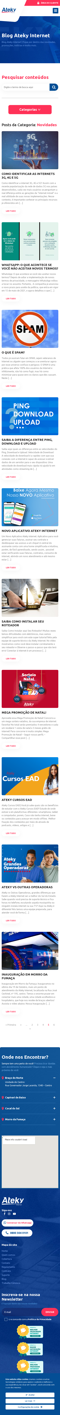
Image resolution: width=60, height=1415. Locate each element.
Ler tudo (11, 211)
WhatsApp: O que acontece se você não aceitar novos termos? (30, 266)
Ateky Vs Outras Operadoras (27, 887)
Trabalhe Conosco (11, 1283)
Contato (6, 1263)
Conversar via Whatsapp (19, 1223)
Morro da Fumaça (15, 1119)
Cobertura (7, 1259)
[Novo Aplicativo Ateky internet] (30, 507)
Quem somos (8, 1255)
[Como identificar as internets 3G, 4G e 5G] (30, 150)
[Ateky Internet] (13, 9)
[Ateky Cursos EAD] (30, 776)
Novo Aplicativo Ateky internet (29, 530)
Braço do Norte (14, 1077)
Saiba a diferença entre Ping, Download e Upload (27, 441)
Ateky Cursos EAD (17, 799)
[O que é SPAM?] (30, 329)
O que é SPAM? (13, 352)
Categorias (28, 109)
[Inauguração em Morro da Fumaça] (30, 951)
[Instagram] (9, 1213)
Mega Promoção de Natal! (24, 712)
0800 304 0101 (18, 1232)
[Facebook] (4, 1213)
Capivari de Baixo (15, 1097)
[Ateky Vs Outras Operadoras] (30, 863)
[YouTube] (14, 1213)
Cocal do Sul (12, 1108)
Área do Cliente (49, 3)
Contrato (6, 1271)
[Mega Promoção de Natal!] (30, 689)
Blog (4, 1279)
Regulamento (8, 1267)
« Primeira (11, 1025)
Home (5, 1251)
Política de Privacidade (39, 1319)
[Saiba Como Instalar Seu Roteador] (30, 598)
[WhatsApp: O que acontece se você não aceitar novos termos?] (30, 241)
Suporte (6, 1275)
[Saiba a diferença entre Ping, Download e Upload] (30, 416)
